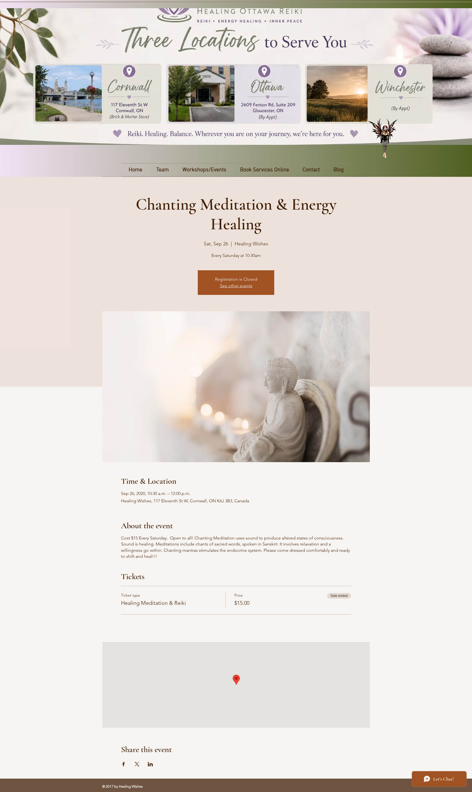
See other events (236, 285)
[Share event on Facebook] (123, 764)
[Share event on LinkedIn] (150, 764)
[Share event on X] (137, 764)
